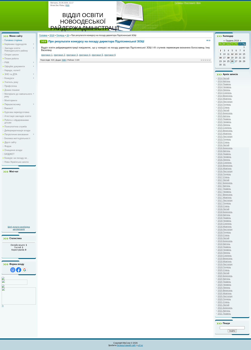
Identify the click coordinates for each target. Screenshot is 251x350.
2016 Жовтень (225, 168)
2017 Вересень (225, 194)
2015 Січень (223, 107)
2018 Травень (224, 218)
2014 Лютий (223, 78)
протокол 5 (97, 55)
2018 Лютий (223, 209)
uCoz (140, 345)
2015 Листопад (225, 136)
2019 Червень (224, 250)
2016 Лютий (223, 145)
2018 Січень (223, 206)
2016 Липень (224, 160)
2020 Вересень (225, 290)
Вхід (199, 3)
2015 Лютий (223, 110)
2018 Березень (225, 212)
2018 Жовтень (225, 226)
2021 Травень (224, 314)
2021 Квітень (224, 311)
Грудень (60, 35)
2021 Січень (223, 302)
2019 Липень (224, 253)
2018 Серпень (225, 224)
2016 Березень (225, 148)
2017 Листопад (225, 200)
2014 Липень (224, 90)
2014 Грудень (224, 104)
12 (232, 54)
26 (68, 35)
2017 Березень (225, 183)
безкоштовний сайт (126, 345)
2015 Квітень (224, 116)
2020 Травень (224, 282)
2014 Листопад (225, 101)
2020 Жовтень (225, 293)
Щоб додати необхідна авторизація (19, 228)
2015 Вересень (225, 131)
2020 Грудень (224, 299)
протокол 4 (84, 55)
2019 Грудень (224, 267)
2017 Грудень (224, 203)
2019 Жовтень (225, 261)
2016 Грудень (224, 174)
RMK (64, 60)
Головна (179, 3)
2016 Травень (224, 154)
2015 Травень (224, 119)
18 (228, 58)
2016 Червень (224, 157)
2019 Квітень (224, 244)
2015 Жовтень (225, 133)
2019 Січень (223, 235)
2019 (52, 35)
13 (236, 54)
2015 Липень (224, 125)
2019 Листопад (225, 264)
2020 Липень (224, 287)
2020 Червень (224, 285)
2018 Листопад (225, 229)
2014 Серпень (225, 93)
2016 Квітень (224, 151)
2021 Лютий (223, 305)
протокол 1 (46, 55)
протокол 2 (59, 55)
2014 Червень (224, 87)
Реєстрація (189, 3)
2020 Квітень (224, 279)
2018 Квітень (224, 215)
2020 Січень (223, 270)
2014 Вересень (225, 96)
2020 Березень (225, 276)
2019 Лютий (223, 238)
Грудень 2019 (232, 40)
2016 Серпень (225, 162)
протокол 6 (110, 55)
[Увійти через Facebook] (18, 269)
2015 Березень (225, 113)
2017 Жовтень (225, 197)
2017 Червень (224, 192)
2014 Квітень (224, 81)
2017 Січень (223, 177)
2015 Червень (224, 122)
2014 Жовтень (225, 99)
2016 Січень (223, 142)
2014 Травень (224, 84)
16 (220, 58)
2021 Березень (225, 308)
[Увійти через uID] (12, 269)
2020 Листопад (225, 296)
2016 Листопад (225, 171)
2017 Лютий (223, 180)
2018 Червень (224, 221)
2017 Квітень (224, 186)
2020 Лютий (223, 273)
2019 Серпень (225, 255)
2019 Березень (225, 241)
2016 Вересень (225, 165)
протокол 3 (72, 55)
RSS (67, 5)
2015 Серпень (225, 128)
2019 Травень (224, 247)
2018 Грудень (224, 232)
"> (3, 306)
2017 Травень (224, 189)
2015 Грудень (224, 139)
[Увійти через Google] (24, 270)
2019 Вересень (225, 258)
